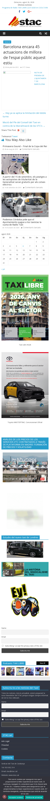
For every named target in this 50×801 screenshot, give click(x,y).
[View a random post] (46, 33)
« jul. (3, 269)
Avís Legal (5, 741)
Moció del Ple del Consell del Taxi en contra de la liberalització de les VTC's (24, 124)
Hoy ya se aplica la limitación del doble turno (24, 115)
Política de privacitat (34, 797)
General (7, 42)
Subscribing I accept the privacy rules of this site (23, 646)
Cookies (4, 749)
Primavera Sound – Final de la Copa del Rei (25, 146)
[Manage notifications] (4, 797)
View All (42, 663)
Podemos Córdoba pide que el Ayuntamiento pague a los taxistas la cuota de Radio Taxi (22, 222)
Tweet (15, 136)
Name (3, 628)
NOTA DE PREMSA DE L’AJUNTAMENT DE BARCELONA (40, 78)
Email (3, 637)
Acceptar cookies (16, 797)
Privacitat (5, 745)
